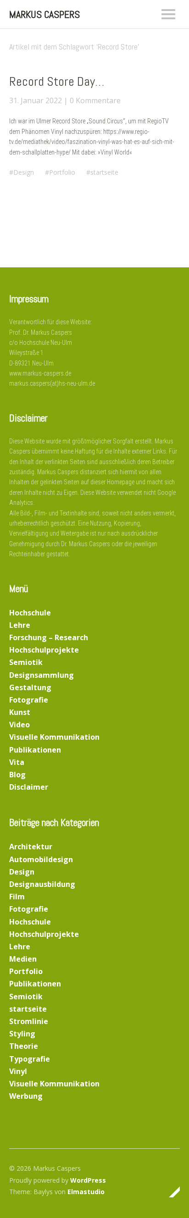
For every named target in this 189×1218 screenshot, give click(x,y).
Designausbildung (42, 884)
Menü (168, 14)
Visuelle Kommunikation (54, 737)
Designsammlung (41, 675)
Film (17, 896)
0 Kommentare (95, 100)
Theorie (23, 1046)
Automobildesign (41, 859)
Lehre (19, 625)
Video (19, 725)
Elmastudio (86, 1191)
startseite (104, 172)
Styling (22, 1034)
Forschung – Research (48, 637)
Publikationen (35, 750)
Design (23, 172)
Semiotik (26, 662)
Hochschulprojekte (44, 650)
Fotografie (28, 700)
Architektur (30, 847)
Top (170, 1191)
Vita (16, 762)
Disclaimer (28, 787)
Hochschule (30, 613)
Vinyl (18, 1071)
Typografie (29, 1059)
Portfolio (62, 172)
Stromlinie (28, 1021)
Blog (17, 775)
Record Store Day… (56, 81)
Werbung (26, 1096)
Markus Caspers (44, 14)
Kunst (19, 712)
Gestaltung (30, 687)
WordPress (88, 1180)
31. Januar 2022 (35, 100)
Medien (23, 959)
